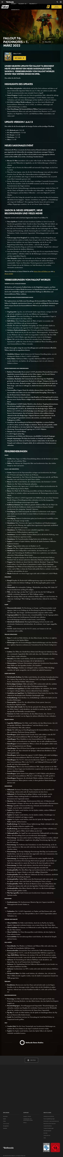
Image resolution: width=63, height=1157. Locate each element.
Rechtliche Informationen (50, 1123)
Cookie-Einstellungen (49, 1128)
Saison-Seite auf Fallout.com (42, 271)
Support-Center (27, 1116)
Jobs (45, 1137)
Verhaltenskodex (47, 1130)
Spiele (4, 1118)
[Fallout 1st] (48, 7)
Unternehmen (47, 1135)
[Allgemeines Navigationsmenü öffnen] (2, 2)
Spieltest (5, 1128)
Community (6, 1123)
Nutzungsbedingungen (49, 1118)
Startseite (5, 1116)
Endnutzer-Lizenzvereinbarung (51, 1121)
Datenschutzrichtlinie (49, 1116)
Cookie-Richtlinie (48, 1126)
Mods (4, 1121)
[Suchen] (57, 2)
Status (24, 1122)
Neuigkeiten (6, 1126)
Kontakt (45, 1133)
